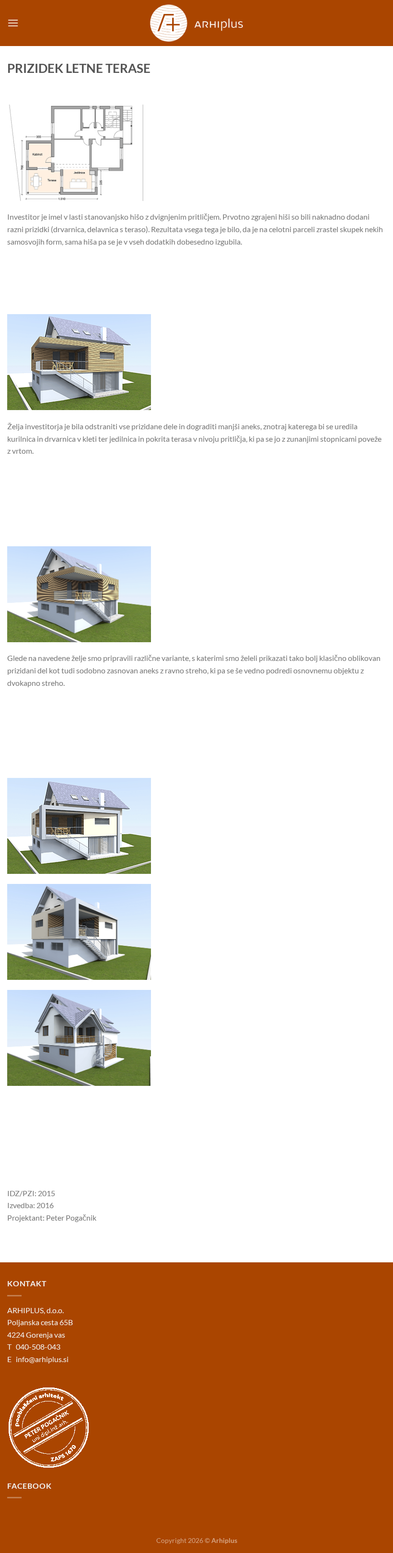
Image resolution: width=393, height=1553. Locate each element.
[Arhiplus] (196, 23)
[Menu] (13, 23)
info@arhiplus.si (42, 1359)
